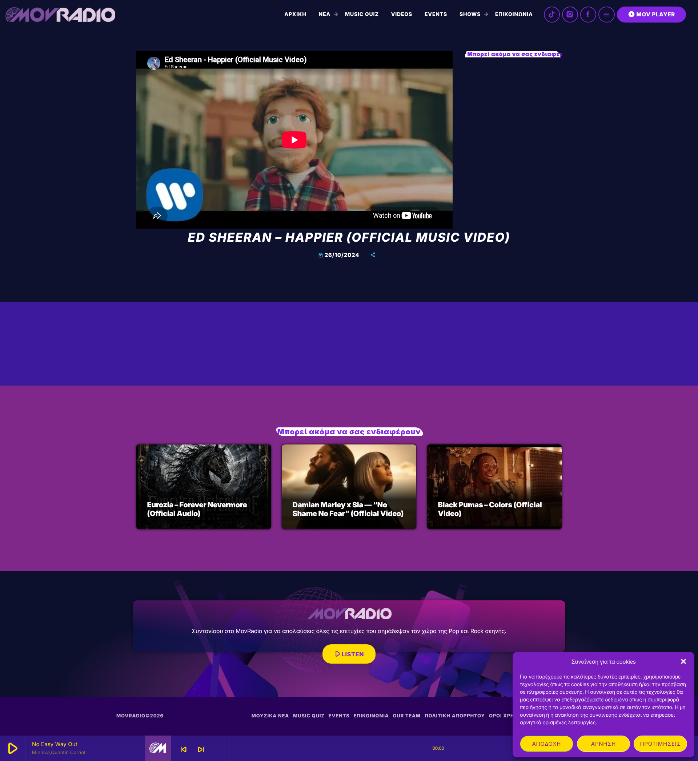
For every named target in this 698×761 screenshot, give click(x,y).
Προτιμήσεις (660, 743)
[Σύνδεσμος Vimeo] (60, 14)
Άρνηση (603, 743)
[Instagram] (570, 15)
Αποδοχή (546, 743)
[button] (683, 661)
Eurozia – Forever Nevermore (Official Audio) (197, 509)
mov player (651, 14)
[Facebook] (588, 15)
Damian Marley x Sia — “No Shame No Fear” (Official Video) (348, 509)
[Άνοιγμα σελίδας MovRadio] (158, 748)
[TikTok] (552, 15)
